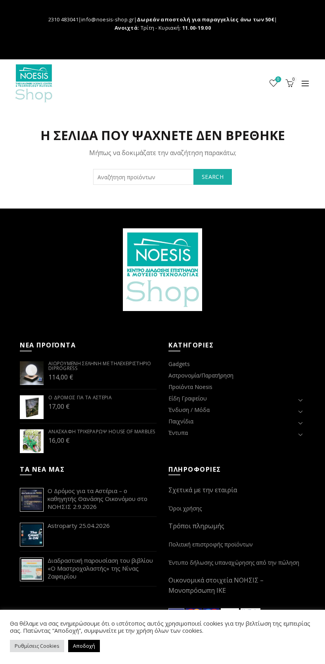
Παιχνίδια (180, 421)
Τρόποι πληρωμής (196, 526)
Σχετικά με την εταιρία (202, 490)
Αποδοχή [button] (84, 645)
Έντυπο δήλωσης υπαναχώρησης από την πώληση (233, 562)
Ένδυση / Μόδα (189, 410)
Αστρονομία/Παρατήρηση (200, 375)
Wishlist (278, 79)
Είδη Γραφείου (187, 398)
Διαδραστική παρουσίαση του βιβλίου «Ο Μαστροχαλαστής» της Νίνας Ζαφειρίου (100, 568)
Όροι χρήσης (185, 508)
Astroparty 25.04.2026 (79, 525)
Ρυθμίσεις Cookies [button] (37, 645)
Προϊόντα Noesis (190, 387)
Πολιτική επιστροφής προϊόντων (210, 544)
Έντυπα (178, 432)
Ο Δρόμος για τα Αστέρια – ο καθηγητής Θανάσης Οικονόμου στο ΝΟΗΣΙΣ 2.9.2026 (97, 498)
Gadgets (179, 364)
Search (213, 176)
